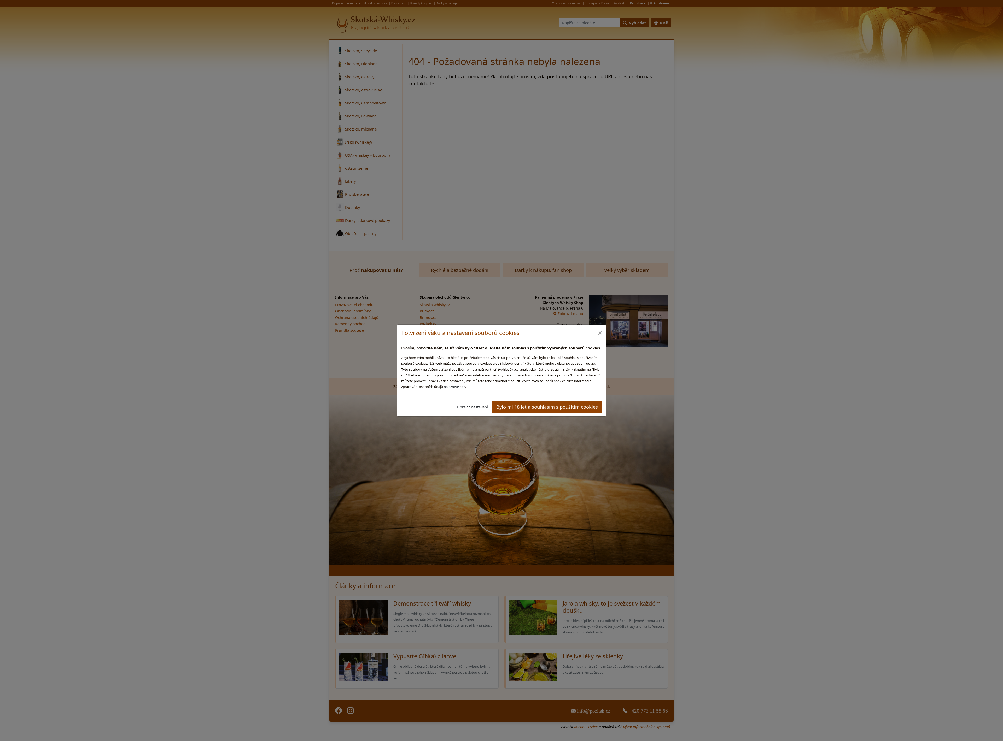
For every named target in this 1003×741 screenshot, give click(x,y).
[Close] (600, 332)
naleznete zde (454, 386)
